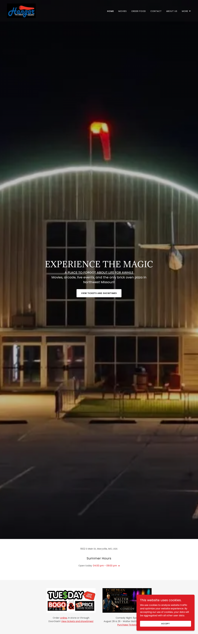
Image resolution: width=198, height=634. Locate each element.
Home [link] (110, 11)
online (63, 617)
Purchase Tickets (127, 624)
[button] (186, 11)
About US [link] (171, 11)
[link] (21, 10)
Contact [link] (156, 11)
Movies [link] (122, 11)
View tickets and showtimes (99, 293)
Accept (165, 623)
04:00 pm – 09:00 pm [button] (105, 565)
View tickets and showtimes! (77, 621)
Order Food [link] (138, 11)
